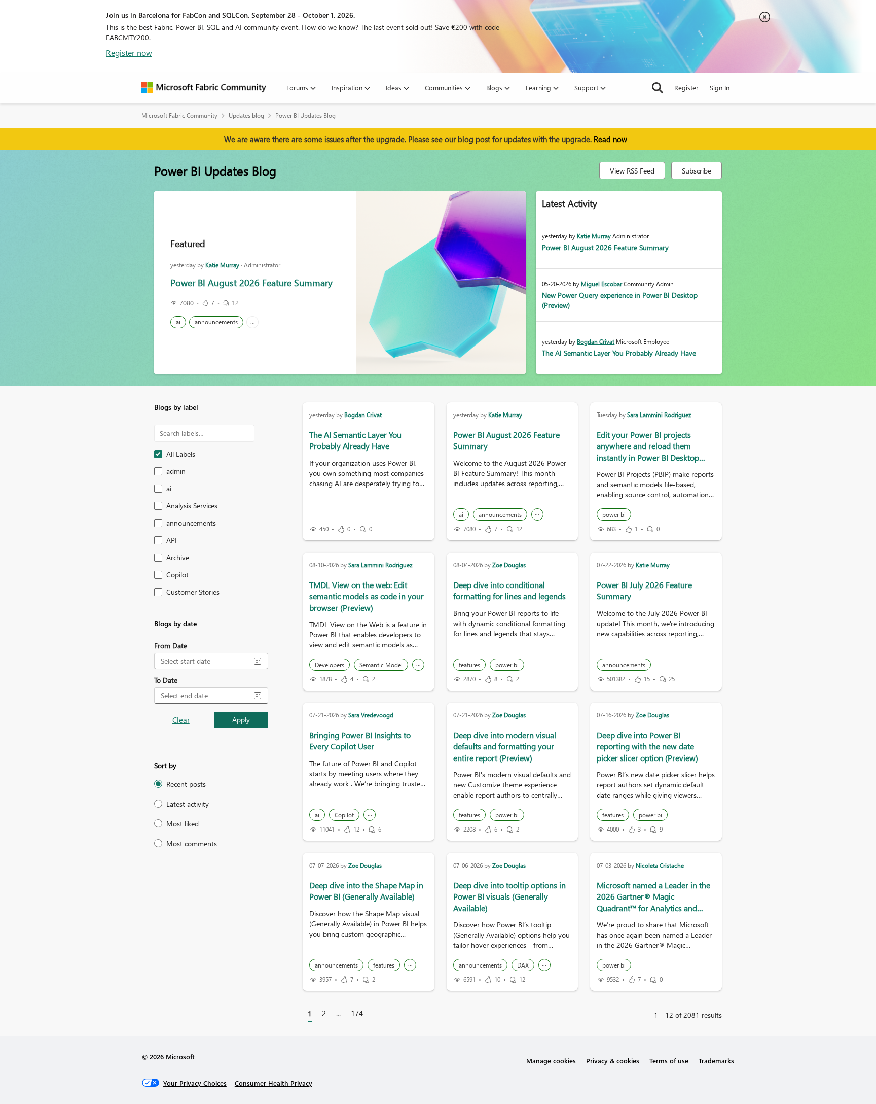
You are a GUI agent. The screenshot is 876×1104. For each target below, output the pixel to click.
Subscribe (696, 171)
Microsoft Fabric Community (179, 115)
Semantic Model (381, 665)
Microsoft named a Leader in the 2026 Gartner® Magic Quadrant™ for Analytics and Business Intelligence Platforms (653, 902)
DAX (523, 965)
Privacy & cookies (612, 1060)
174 (357, 1013)
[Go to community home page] (203, 87)
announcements (216, 322)
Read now (610, 139)
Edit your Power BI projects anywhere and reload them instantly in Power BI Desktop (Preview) (648, 451)
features (469, 665)
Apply (241, 719)
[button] (257, 661)
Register (686, 87)
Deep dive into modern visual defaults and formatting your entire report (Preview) (504, 746)
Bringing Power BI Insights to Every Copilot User (360, 740)
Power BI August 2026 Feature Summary (251, 282)
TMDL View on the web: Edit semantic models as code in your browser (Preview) (366, 596)
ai (178, 322)
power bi (614, 515)
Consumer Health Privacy (273, 1083)
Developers (329, 665)
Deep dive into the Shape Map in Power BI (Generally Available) (366, 891)
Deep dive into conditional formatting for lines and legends (509, 590)
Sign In (719, 87)
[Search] (657, 88)
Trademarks (716, 1060)
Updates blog (246, 115)
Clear (181, 720)
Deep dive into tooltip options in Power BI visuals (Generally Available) (509, 896)
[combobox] (203, 661)
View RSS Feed (632, 171)
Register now (129, 52)
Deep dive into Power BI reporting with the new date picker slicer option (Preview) (647, 746)
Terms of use (668, 1060)
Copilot (344, 815)
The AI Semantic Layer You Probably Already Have (619, 353)
